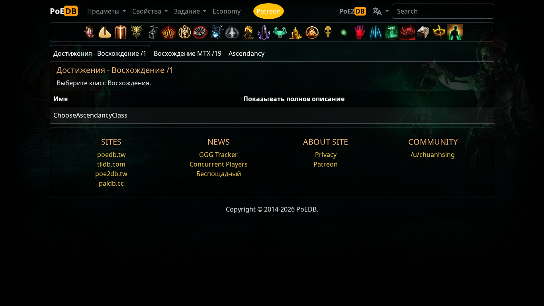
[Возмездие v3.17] (137, 32)
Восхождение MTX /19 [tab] (187, 53)
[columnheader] (145, 99)
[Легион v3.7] (264, 32)
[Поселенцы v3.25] (105, 32)
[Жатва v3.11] (216, 32)
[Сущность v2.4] (376, 32)
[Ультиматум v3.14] (168, 32)
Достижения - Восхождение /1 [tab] (100, 53)
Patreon (268, 11)
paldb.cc (111, 183)
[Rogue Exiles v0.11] (455, 32)
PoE (63, 11)
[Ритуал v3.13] (184, 32)
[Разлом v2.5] (360, 32)
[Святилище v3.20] (121, 32)
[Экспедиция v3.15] (152, 32)
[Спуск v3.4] (296, 32)
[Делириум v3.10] (232, 32)
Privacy (326, 154)
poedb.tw (111, 154)
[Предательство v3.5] (280, 32)
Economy (227, 11)
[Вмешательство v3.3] (312, 32)
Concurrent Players (219, 164)
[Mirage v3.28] (89, 32)
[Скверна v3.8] (248, 32)
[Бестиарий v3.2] (328, 32)
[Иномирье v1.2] (407, 32)
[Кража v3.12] (200, 32)
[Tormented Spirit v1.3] (391, 32)
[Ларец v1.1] (423, 32)
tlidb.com (111, 164)
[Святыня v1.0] (439, 32)
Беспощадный (218, 173)
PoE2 (352, 11)
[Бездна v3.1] (344, 32)
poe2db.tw (111, 173)
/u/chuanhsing (433, 154)
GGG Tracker (218, 154)
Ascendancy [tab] (246, 53)
